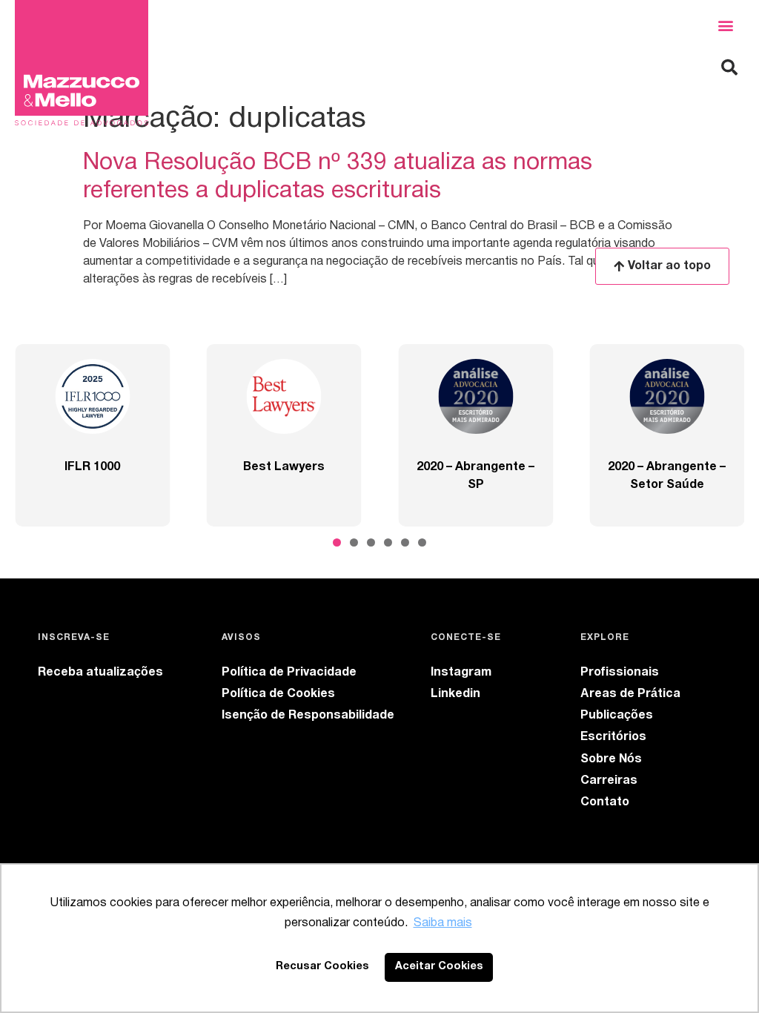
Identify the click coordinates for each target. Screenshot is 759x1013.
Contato (604, 802)
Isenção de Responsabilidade (308, 715)
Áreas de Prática (630, 694)
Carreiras (608, 781)
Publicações (616, 715)
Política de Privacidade (289, 672)
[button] (725, 25)
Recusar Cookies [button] (322, 966)
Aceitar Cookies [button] (439, 966)
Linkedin (455, 694)
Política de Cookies (278, 694)
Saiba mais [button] (443, 923)
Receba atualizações (100, 672)
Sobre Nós (611, 759)
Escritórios (613, 737)
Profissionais (619, 672)
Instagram (461, 672)
